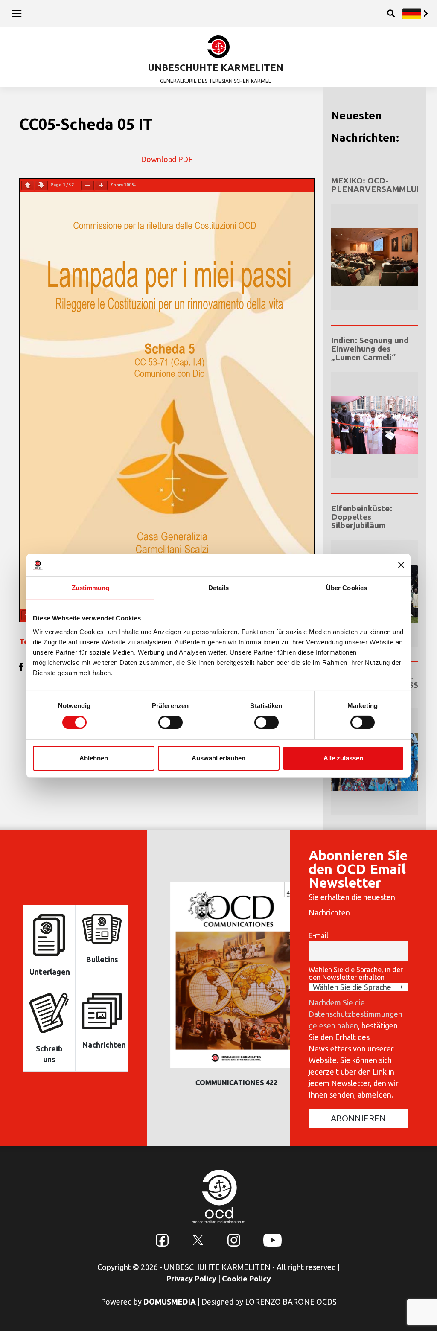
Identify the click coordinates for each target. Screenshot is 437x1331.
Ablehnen (93, 758)
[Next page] (41, 185)
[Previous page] (27, 185)
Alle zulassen (343, 758)
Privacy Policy (191, 1278)
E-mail (318, 935)
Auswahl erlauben (218, 758)
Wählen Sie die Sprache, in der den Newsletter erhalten (356, 973)
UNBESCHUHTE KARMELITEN (215, 67)
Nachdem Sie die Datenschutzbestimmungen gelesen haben (355, 1014)
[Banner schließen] (401, 565)
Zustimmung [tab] (91, 587)
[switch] (170, 722)
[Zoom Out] (87, 185)
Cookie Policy (246, 1278)
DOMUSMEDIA (169, 1301)
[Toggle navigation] (16, 13)
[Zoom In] (101, 185)
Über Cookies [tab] (346, 587)
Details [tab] (218, 587)
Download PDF (166, 159)
